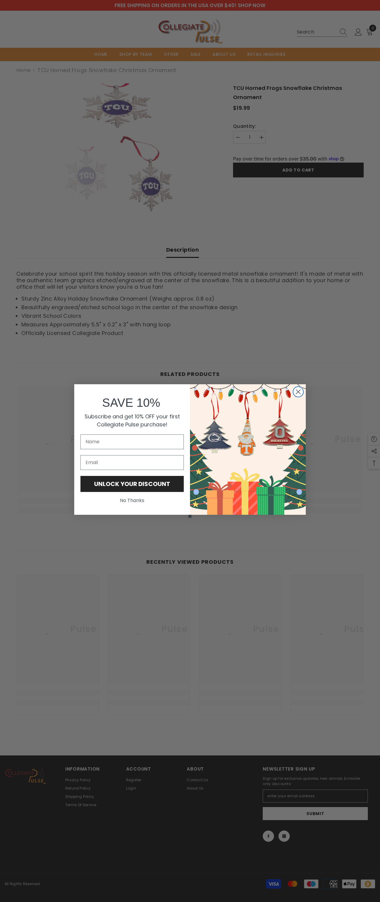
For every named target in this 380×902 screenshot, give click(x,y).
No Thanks (132, 500)
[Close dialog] (298, 392)
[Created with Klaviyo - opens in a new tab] (190, 516)
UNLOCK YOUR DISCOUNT (132, 484)
